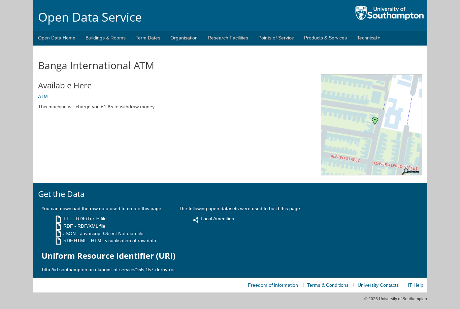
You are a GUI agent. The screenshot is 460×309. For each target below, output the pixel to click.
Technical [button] (367, 37)
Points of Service (276, 37)
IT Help (415, 285)
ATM (43, 96)
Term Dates (148, 37)
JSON (69, 233)
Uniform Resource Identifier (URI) (108, 255)
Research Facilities (228, 37)
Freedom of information (273, 285)
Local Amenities (217, 218)
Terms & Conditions (328, 285)
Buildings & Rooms (106, 37)
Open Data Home (56, 37)
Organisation (184, 37)
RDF (68, 226)
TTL (67, 218)
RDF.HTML (75, 240)
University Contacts (378, 285)
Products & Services (325, 37)
